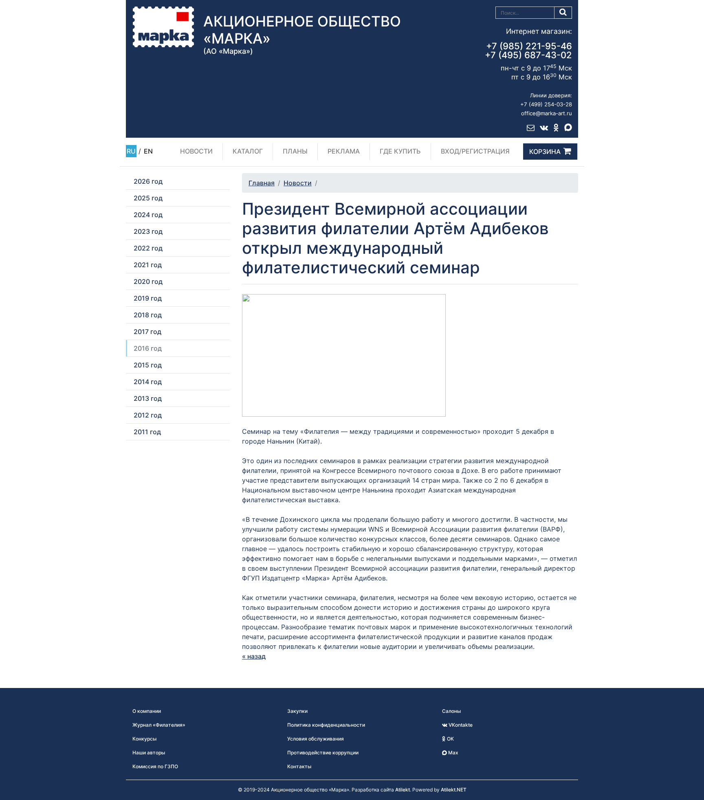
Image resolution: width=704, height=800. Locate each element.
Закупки (297, 711)
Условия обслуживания (315, 739)
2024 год (148, 215)
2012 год (148, 415)
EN (148, 151)
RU (131, 151)
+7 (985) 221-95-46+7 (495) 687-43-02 (528, 50)
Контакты (299, 766)
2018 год (148, 315)
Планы (295, 151)
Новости (196, 151)
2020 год (148, 281)
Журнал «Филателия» (158, 725)
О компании (146, 711)
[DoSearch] (563, 13)
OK (450, 739)
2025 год (148, 198)
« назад (254, 656)
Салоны (451, 711)
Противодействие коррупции (323, 752)
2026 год (148, 181)
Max (452, 752)
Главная (262, 183)
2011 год (147, 432)
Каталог (248, 151)
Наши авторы (148, 752)
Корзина (545, 151)
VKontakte (460, 725)
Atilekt (402, 790)
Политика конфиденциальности (326, 725)
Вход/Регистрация (475, 151)
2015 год (148, 365)
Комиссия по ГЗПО (155, 766)
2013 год (148, 398)
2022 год (148, 248)
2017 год (147, 331)
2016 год (148, 348)
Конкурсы (144, 739)
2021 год (148, 265)
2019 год (148, 298)
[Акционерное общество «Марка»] (163, 26)
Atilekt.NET (453, 790)
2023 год (148, 231)
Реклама (344, 151)
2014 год (148, 382)
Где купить (400, 151)
